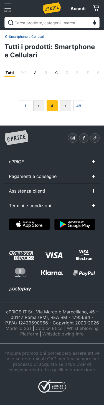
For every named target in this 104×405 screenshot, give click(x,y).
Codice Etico (49, 328)
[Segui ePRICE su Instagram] (72, 138)
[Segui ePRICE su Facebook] (83, 138)
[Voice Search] (94, 23)
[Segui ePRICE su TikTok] (95, 138)
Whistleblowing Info (63, 334)
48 (78, 105)
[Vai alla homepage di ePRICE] (16, 138)
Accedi (77, 8)
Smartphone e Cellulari (26, 36)
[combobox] (52, 22)
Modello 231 (18, 328)
